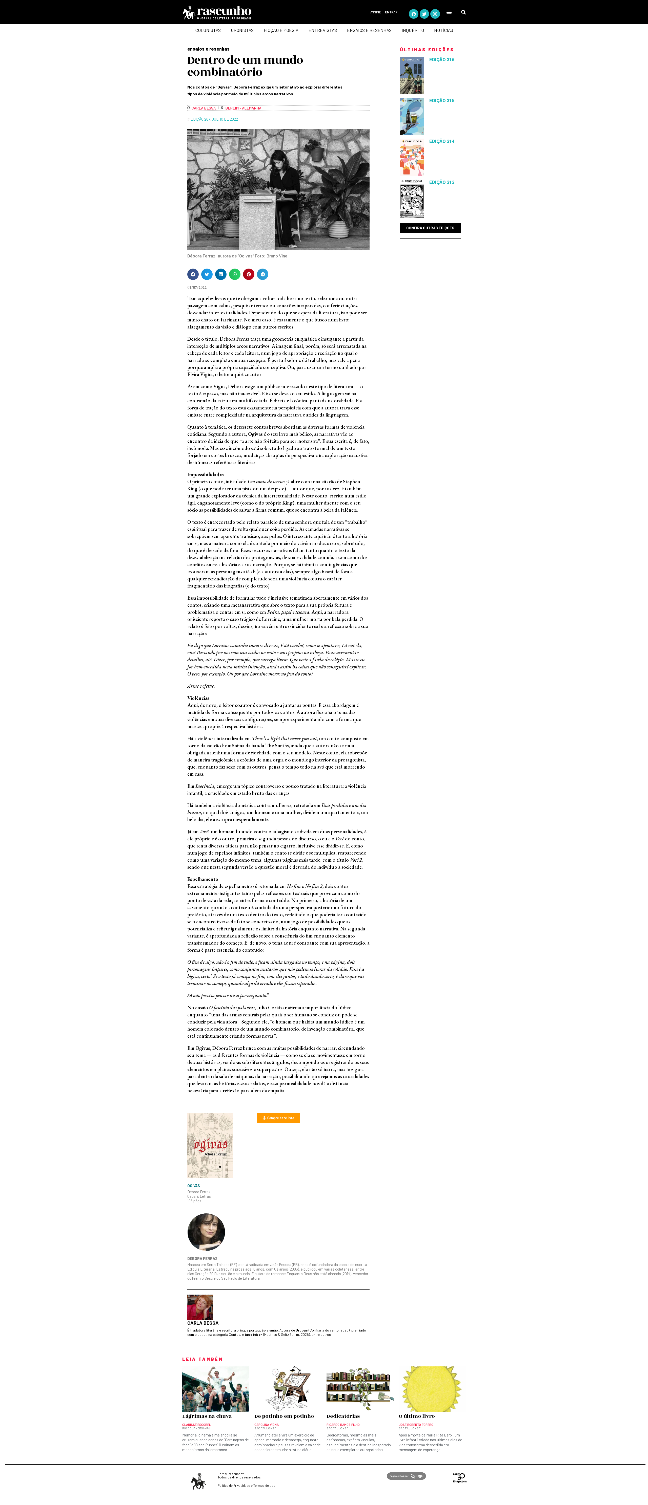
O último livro (417, 1416)
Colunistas (208, 30)
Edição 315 (441, 100)
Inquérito (413, 30)
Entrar (391, 12)
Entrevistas (323, 30)
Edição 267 (200, 119)
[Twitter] (424, 13)
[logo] (236, 13)
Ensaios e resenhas (369, 30)
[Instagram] (435, 13)
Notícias (443, 30)
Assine (375, 12)
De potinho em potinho (284, 1416)
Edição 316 (441, 59)
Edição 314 (441, 141)
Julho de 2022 (225, 119)
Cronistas (242, 30)
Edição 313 (441, 182)
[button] (449, 12)
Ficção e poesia (281, 30)
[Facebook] (413, 13)
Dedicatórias (343, 1416)
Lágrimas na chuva (207, 1416)
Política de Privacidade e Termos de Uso (246, 1486)
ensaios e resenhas (208, 49)
